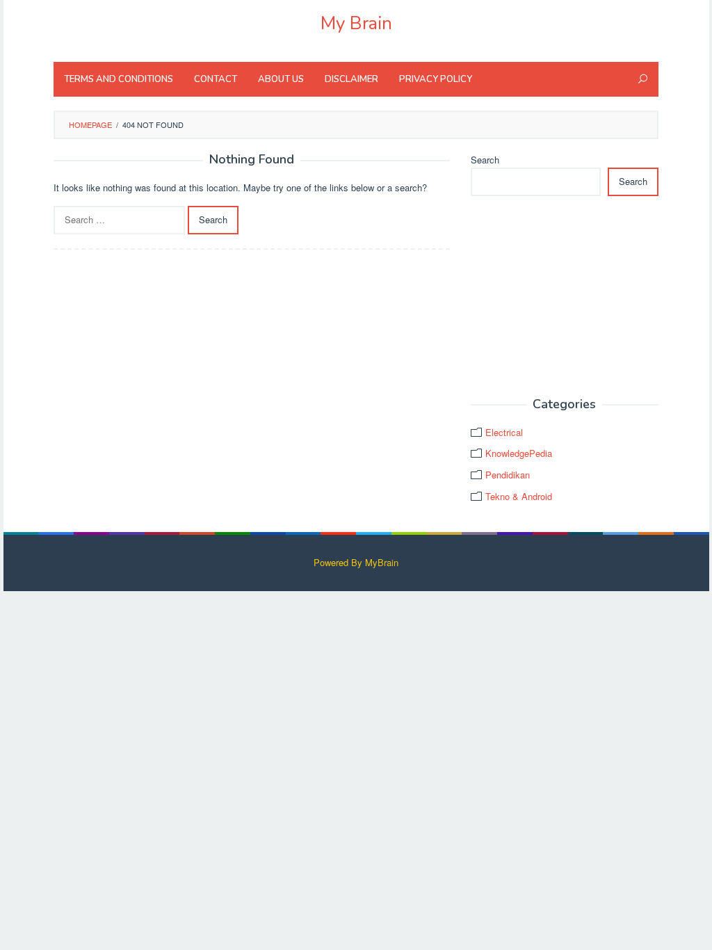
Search (485, 159)
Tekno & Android (518, 496)
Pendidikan (507, 474)
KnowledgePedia (518, 453)
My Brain (356, 23)
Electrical (504, 432)
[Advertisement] (564, 297)
